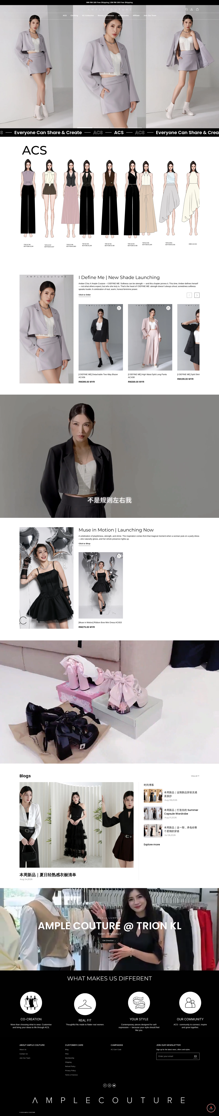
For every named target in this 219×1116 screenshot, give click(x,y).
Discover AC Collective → (100, 120)
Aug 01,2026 (171, 817)
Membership (69, 1058)
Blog (66, 1049)
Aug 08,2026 (171, 800)
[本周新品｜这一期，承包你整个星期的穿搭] (153, 831)
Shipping (68, 1062)
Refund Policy (70, 1066)
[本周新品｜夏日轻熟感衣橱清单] (77, 825)
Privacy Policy (70, 1071)
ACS (65, 15)
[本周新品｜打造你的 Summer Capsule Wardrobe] (153, 813)
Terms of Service (71, 1075)
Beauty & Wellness (106, 15)
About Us (23, 1049)
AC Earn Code (116, 1049)
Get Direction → (109, 940)
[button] (186, 9)
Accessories (123, 15)
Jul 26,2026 (170, 835)
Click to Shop (84, 544)
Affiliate (136, 15)
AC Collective (88, 15)
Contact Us (24, 1054)
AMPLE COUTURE (29, 1112)
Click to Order (85, 295)
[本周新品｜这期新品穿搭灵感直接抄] (153, 796)
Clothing (74, 15)
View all (194, 776)
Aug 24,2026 (26, 879)
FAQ (66, 1054)
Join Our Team (150, 15)
